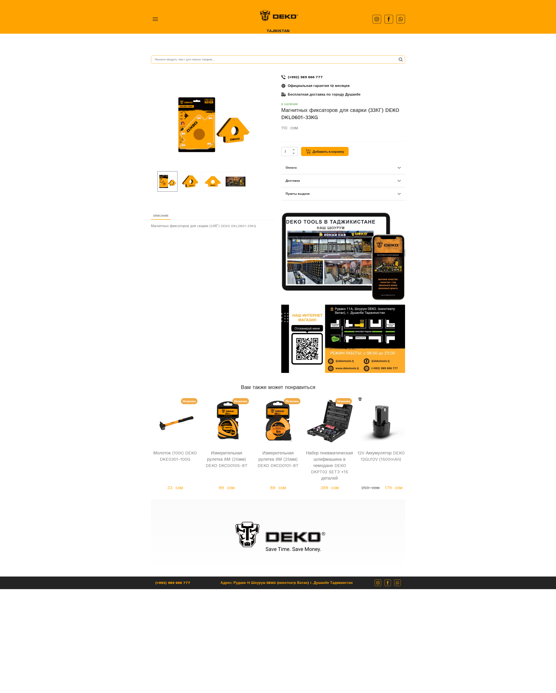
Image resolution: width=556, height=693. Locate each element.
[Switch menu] (155, 19)
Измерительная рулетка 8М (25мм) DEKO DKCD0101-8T (278, 459)
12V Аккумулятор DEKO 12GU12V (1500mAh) (381, 456)
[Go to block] (278, 536)
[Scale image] (335, 251)
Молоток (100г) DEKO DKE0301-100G (175, 456)
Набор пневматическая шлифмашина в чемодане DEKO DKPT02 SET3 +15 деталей (329, 465)
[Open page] (278, 15)
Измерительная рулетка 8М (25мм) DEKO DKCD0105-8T (227, 459)
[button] (376, 19)
